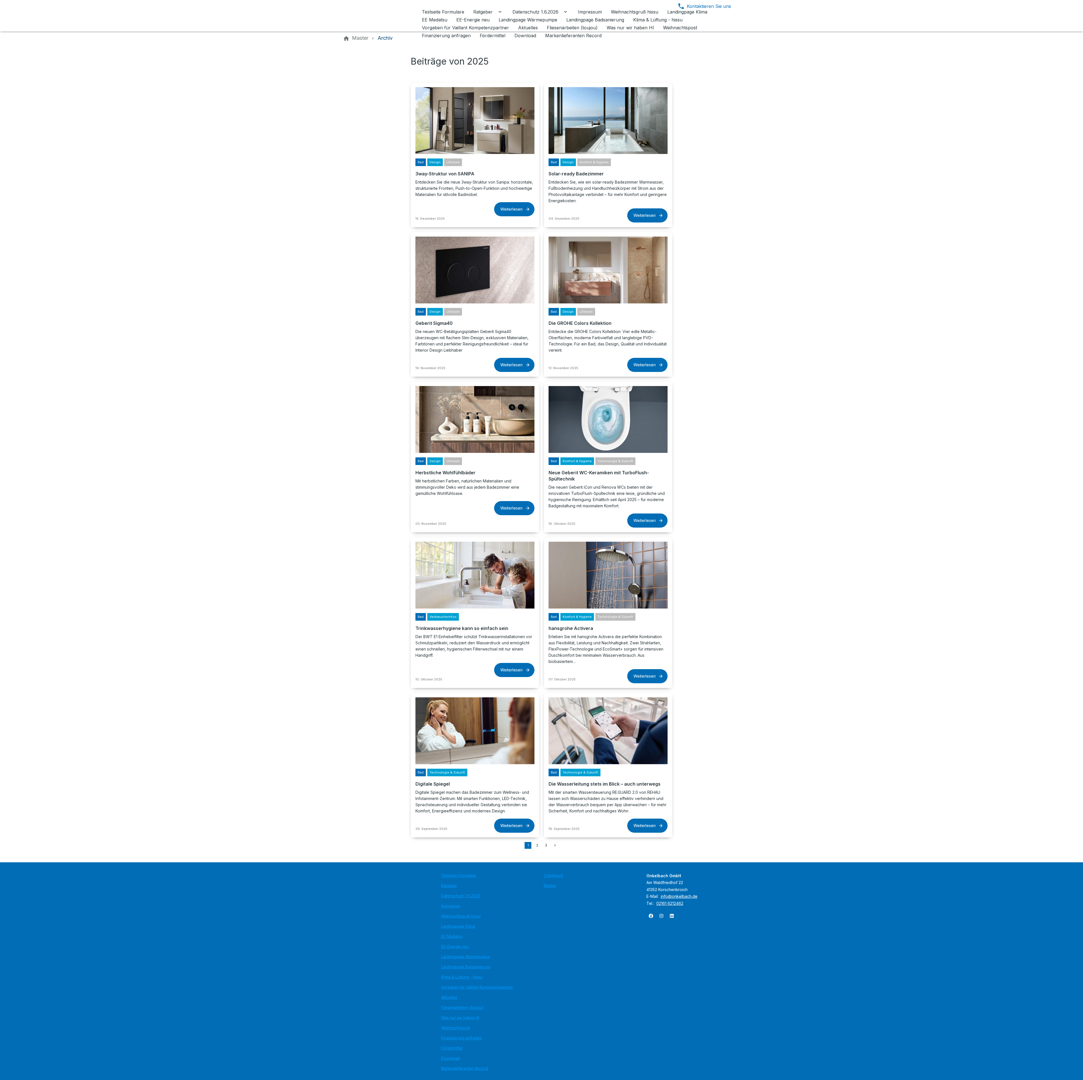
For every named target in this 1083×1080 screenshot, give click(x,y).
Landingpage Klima (458, 926)
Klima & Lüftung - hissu (461, 977)
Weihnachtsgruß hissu (461, 916)
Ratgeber (449, 885)
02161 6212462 (669, 903)
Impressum (450, 906)
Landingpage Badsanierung (465, 967)
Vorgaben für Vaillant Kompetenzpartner (477, 987)
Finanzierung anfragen (461, 1038)
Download (450, 1058)
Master (550, 885)
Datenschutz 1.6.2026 (460, 896)
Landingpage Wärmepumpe (465, 957)
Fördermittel (451, 1048)
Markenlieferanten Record (464, 1068)
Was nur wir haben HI (460, 1017)
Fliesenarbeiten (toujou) (462, 1007)
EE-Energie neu (455, 946)
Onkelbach (553, 875)
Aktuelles (449, 997)
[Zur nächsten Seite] (555, 845)
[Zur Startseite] (381, 16)
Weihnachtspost (455, 1028)
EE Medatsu (451, 936)
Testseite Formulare (458, 875)
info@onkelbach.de (679, 896)
